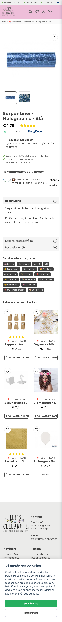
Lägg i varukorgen (16, 357)
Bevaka (52, 185)
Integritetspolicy (40, 557)
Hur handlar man (40, 554)
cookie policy (31, 593)
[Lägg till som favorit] (37, 11)
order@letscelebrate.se (43, 539)
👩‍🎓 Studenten (10, 279)
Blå (46, 264)
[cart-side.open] (50, 11)
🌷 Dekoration (29, 284)
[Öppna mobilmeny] (56, 11)
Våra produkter (46, 279)
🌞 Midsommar (11, 284)
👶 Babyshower (11, 269)
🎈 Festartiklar (15, 22)
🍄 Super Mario (36, 290)
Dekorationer (29, 269)
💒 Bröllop (9, 264)
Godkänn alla (31, 603)
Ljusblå (37, 264)
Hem (3, 22)
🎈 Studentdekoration (14, 290)
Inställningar (31, 612)
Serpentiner (23, 264)
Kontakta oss (11, 557)
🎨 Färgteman (28, 279)
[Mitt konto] (43, 11)
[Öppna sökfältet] (30, 11)
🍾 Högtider (26, 274)
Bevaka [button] (45, 474)
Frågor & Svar (11, 554)
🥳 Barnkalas (46, 269)
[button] (58, 2)
